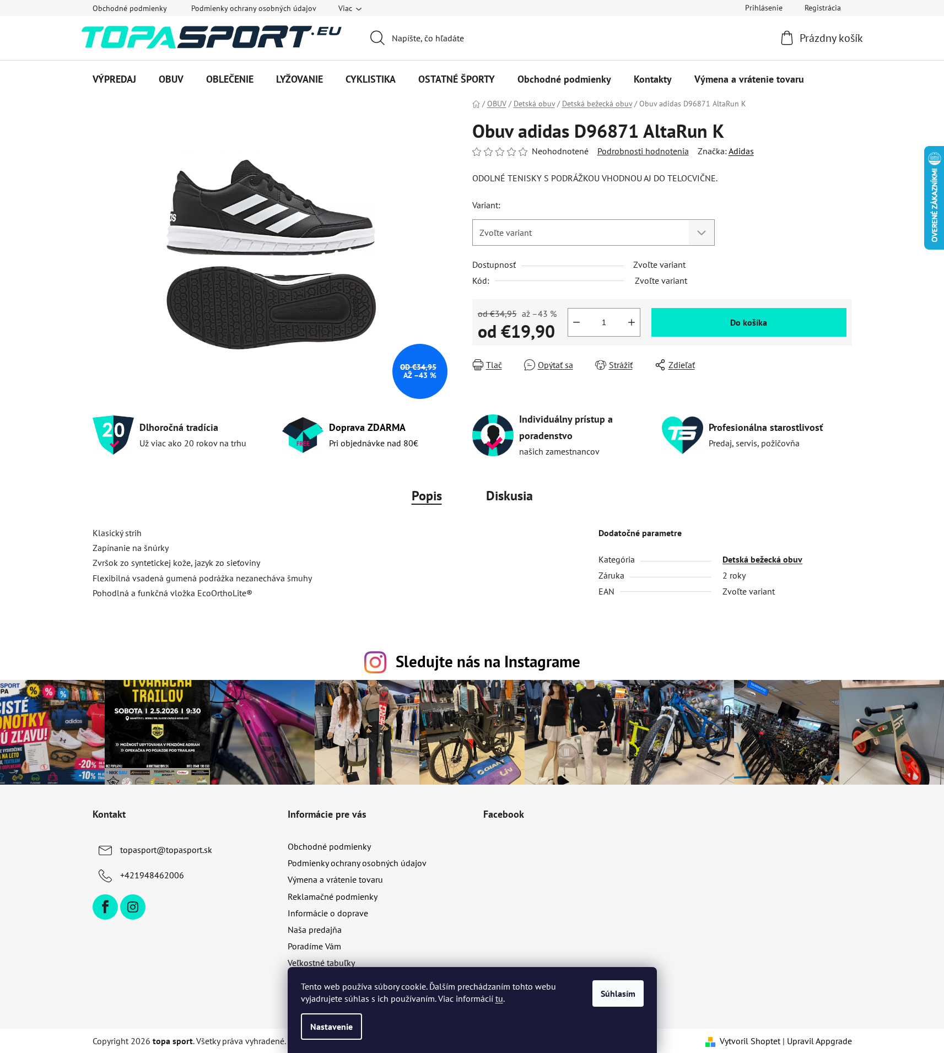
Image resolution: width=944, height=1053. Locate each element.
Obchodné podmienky (130, 8)
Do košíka (748, 322)
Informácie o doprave (328, 913)
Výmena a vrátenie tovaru (335, 879)
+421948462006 (152, 875)
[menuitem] (114, 79)
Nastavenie (331, 1026)
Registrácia (823, 8)
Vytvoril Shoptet (750, 1040)
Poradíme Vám (314, 946)
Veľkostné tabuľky (321, 962)
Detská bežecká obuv (762, 559)
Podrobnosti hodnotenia (643, 150)
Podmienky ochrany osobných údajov (253, 8)
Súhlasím (618, 993)
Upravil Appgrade (819, 1040)
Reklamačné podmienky (332, 896)
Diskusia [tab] (509, 495)
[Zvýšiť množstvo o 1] (631, 322)
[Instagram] (132, 907)
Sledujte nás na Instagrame (488, 661)
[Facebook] (105, 907)
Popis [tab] (427, 495)
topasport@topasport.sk (166, 849)
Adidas (741, 150)
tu (499, 998)
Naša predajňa (315, 929)
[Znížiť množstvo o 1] (576, 322)
